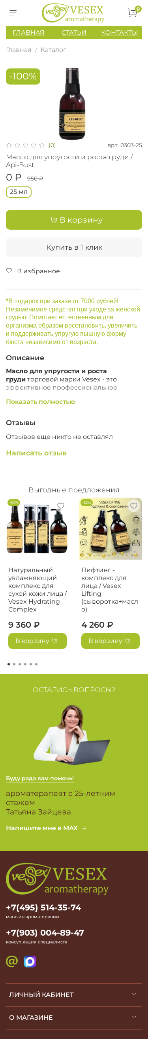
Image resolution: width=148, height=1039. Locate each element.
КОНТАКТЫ (119, 32)
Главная (19, 49)
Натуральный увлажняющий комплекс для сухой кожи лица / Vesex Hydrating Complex (37, 589)
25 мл (19, 191)
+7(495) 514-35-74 (43, 907)
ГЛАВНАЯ (29, 32)
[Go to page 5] (31, 664)
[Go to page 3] (20, 664)
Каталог (53, 49)
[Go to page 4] (25, 664)
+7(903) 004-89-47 (45, 933)
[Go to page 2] (14, 664)
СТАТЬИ (74, 32)
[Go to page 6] (36, 664)
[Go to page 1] (8, 664)
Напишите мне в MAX (42, 828)
